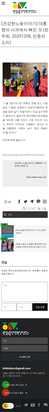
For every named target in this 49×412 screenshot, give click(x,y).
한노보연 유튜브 (32, 405)
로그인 (18, 406)
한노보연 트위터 (26, 405)
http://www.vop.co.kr (36, 177)
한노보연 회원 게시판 (45, 405)
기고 (10, 214)
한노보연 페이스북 (39, 405)
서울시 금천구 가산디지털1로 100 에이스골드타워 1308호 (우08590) (24, 374)
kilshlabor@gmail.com (16, 368)
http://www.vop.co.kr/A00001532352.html (23, 154)
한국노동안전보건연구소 (24, 8)
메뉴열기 (3, 3)
